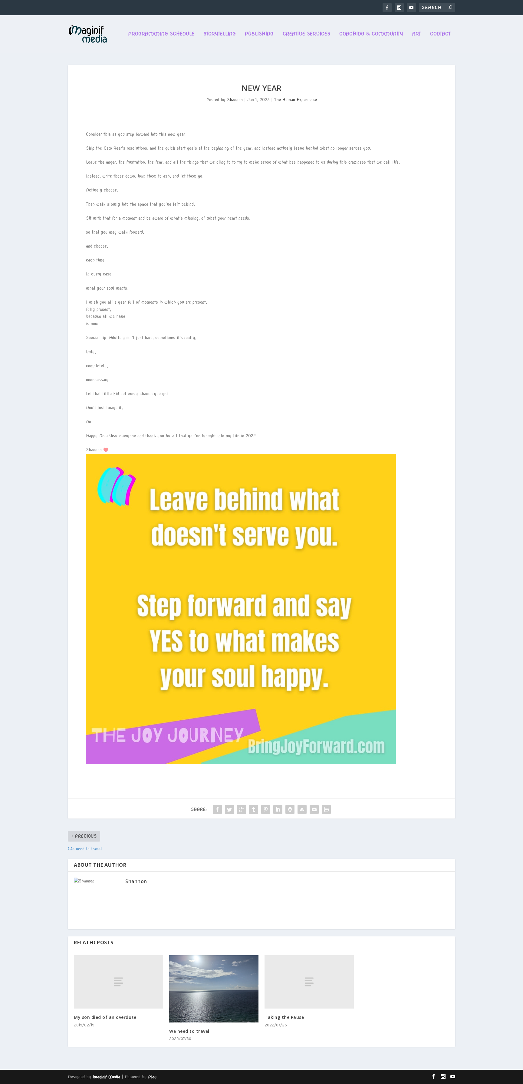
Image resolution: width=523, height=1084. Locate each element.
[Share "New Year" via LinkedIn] (278, 809)
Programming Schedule (161, 34)
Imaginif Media (106, 1077)
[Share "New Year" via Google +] (241, 809)
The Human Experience (295, 99)
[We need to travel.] (213, 988)
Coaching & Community (371, 34)
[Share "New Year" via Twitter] (229, 809)
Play (152, 1077)
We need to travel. (190, 1031)
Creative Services (306, 34)
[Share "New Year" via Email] (314, 809)
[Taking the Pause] (309, 982)
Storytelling (219, 34)
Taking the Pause (284, 1017)
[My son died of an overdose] (118, 982)
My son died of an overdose (105, 1017)
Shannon (235, 99)
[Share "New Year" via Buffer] (290, 809)
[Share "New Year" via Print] (326, 809)
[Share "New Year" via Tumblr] (254, 809)
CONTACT (440, 34)
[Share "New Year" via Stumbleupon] (302, 809)
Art (416, 34)
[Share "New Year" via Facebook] (217, 809)
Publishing (259, 34)
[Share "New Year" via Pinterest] (266, 809)
